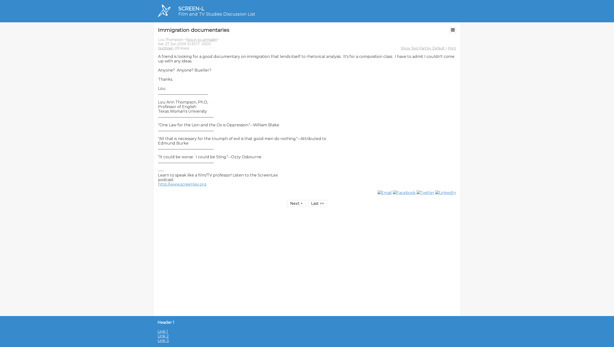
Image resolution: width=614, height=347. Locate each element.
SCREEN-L (191, 9)
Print (452, 48)
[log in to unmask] (201, 39)
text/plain (165, 48)
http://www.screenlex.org (182, 184)
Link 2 (163, 336)
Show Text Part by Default (423, 48)
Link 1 (163, 331)
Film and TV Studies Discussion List (216, 14)
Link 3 (163, 340)
